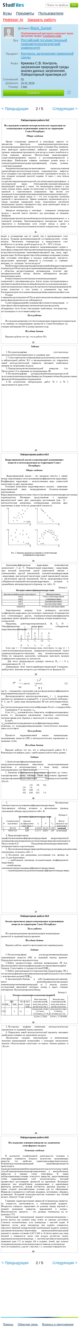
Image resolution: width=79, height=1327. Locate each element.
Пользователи (50, 13)
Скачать (33, 92)
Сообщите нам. (52, 36)
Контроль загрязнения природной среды (47, 55)
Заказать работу (41, 20)
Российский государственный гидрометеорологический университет (44, 44)
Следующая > (65, 109)
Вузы (7, 13)
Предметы (25, 13)
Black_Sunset (41, 28)
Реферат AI (13, 20)
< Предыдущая (14, 109)
